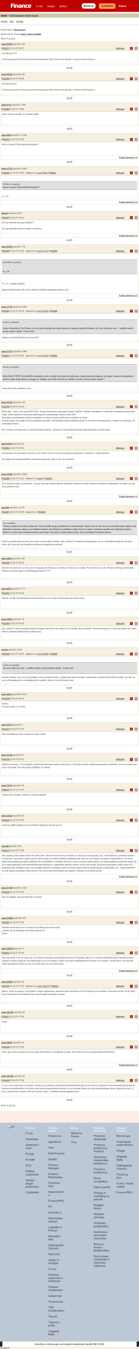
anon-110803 (7, 918)
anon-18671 (7, 558)
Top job (52, 1316)
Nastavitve (19, 15)
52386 (6, 448)
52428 (6, 1047)
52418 (6, 892)
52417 (6, 850)
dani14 (4, 213)
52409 (6, 698)
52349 (6, 251)
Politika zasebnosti (32, 1173)
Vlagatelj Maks (53, 1333)
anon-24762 (7, 247)
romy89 (5, 846)
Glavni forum (19, 30)
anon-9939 (6, 135)
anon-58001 (7, 1042)
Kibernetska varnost (55, 1220)
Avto (51, 1147)
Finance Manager (53, 1167)
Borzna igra (123, 1136)
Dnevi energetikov (101, 1180)
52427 (6, 1016)
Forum (4, 15)
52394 (42, 512)
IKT (50, 1206)
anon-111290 (7, 1012)
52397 (6, 512)
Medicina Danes (76, 1135)
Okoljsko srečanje (99, 1216)
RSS (28, 1165)
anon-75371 (7, 785)
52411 (6, 729)
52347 (6, 218)
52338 (6, 78)
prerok (4, 650)
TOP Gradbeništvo (56, 1309)
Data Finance (56, 1153)
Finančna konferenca (100, 1171)
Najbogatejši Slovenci (56, 1247)
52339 (6, 109)
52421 (6, 953)
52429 (6, 1080)
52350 (6, 311)
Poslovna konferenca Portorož (100, 1148)
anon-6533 (6, 589)
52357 (6, 356)
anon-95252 (7, 44)
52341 (6, 139)
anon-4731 (6, 105)
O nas (29, 1133)
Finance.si (54, 1136)
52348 (54, 311)
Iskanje (35, 15)
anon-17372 (7, 168)
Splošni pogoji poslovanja (32, 1183)
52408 (6, 654)
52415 (6, 820)
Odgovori (120, 48)
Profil (11, 15)
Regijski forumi (99, 1207)
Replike (19, 21)
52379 (6, 406)
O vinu (52, 1269)
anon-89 (5, 507)
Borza (63, 6)
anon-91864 (42, 311)
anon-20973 (7, 444)
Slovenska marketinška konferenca (101, 1160)
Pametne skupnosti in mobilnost (55, 1278)
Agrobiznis (54, 1141)
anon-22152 (7, 755)
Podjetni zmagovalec (55, 1289)
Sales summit (102, 1187)
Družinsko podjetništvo (101, 1225)
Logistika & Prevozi (55, 1229)
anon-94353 (7, 982)
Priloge (30, 1153)
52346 (6, 173)
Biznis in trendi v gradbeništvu (101, 1247)
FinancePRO (56, 1200)
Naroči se (89, 6)
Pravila (28, 15)
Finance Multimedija (55, 1176)
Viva (73, 1142)
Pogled (4, 21)
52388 (6, 478)
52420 (6, 922)
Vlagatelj (107, 6)
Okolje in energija (53, 1262)
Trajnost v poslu (54, 1324)
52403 (6, 563)
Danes (51, 6)
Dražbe (52, 1159)
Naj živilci (54, 1254)
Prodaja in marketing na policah (101, 1196)
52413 (6, 759)
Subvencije (55, 1296)
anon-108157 (7, 948)
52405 (6, 593)
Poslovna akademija (100, 1138)
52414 (6, 790)
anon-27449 (7, 888)
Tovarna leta (55, 1301)
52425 (6, 986)
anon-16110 (7, 816)
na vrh (69, 67)
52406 (6, 623)
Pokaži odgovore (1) (128, 157)
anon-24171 (7, 725)
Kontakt (30, 1159)
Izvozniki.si (55, 1212)
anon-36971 (7, 694)
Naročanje (32, 1139)
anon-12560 (7, 474)
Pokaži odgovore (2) (128, 971)
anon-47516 (7, 402)
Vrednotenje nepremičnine (124, 1143)
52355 (54, 356)
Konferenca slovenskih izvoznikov (101, 1235)
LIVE (40, 6)
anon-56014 (7, 619)
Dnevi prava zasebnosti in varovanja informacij (102, 1261)
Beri (12, 21)
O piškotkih (32, 1192)
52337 (6, 48)
